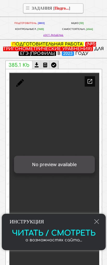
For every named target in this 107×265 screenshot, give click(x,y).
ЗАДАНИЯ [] (51, 8)
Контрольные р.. (29, 29)
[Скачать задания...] (36, 65)
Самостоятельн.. (77, 29)
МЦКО (77, 23)
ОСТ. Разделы (53, 35)
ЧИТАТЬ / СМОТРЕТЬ (54, 233)
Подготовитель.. (29, 23)
